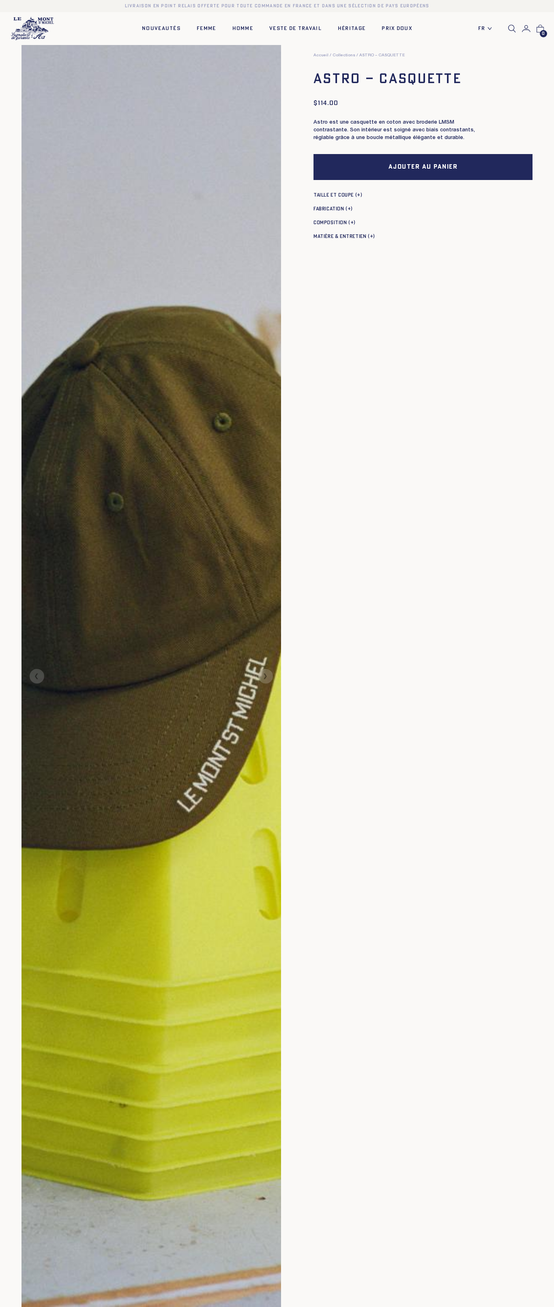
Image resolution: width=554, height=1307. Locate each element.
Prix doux (397, 28)
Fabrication (329, 208)
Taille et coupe (334, 195)
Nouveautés (161, 28)
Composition (330, 222)
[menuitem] (487, 29)
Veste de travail (295, 28)
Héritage (351, 28)
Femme (206, 28)
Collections (344, 56)
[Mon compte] (526, 28)
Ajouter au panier (423, 167)
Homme (242, 28)
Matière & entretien (340, 236)
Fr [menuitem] (481, 28)
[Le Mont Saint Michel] (32, 28)
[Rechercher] (512, 28)
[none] (487, 29)
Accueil (321, 56)
